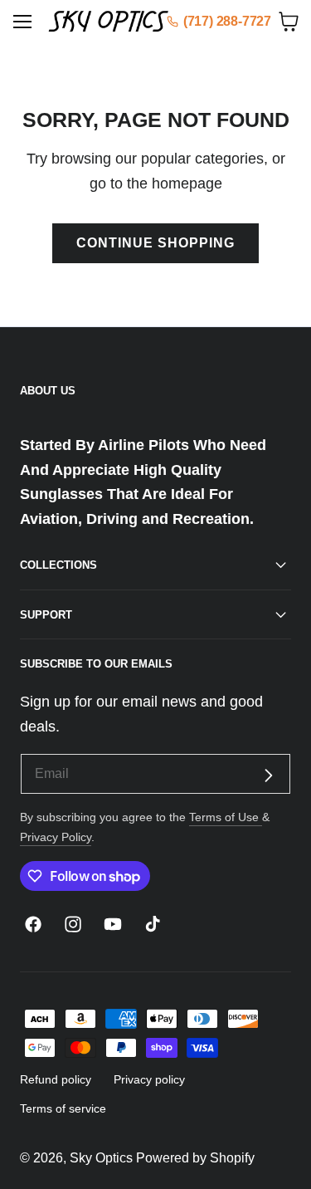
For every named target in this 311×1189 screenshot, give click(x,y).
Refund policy (55, 1079)
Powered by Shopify (195, 1158)
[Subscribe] (268, 776)
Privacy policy (149, 1079)
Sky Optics (101, 1158)
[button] (22, 21)
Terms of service (63, 1108)
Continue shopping (155, 243)
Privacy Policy (55, 837)
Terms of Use (225, 817)
